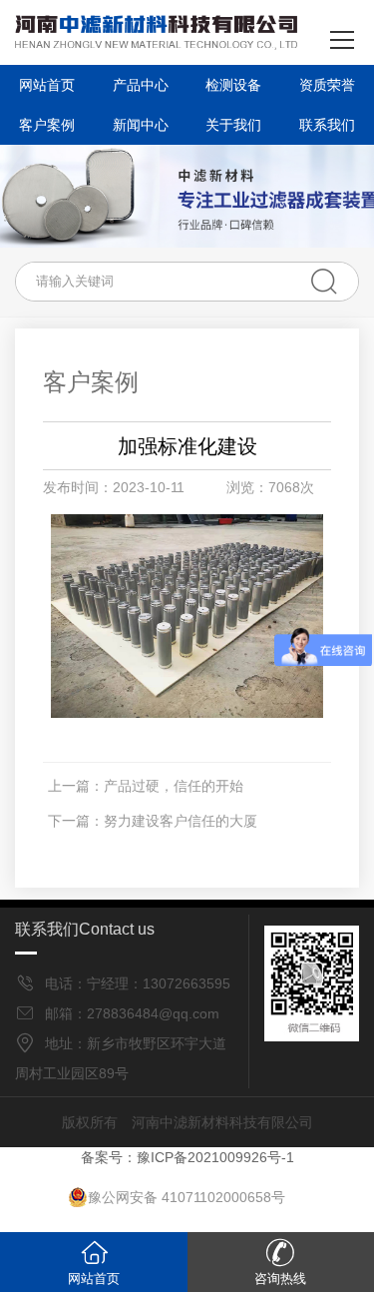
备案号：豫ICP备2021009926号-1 (187, 1157)
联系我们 (327, 125)
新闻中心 (141, 125)
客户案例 (47, 125)
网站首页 (47, 85)
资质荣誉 (327, 85)
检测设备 (233, 85)
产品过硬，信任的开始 (173, 786)
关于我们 (233, 125)
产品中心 (141, 85)
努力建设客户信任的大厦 (180, 821)
